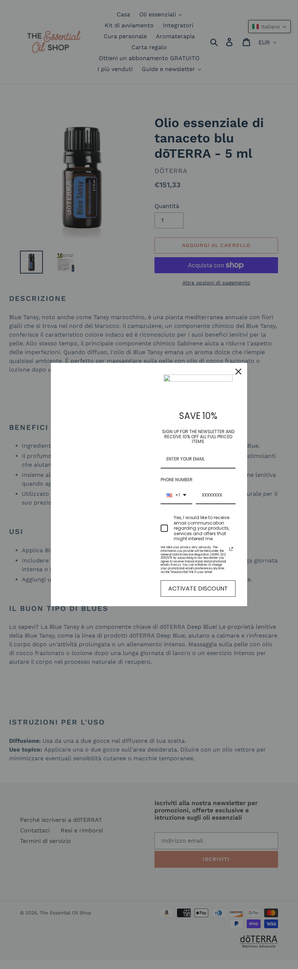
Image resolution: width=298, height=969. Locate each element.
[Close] (238, 371)
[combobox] (176, 495)
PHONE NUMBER (177, 479)
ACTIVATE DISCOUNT (198, 588)
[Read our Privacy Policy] (231, 549)
